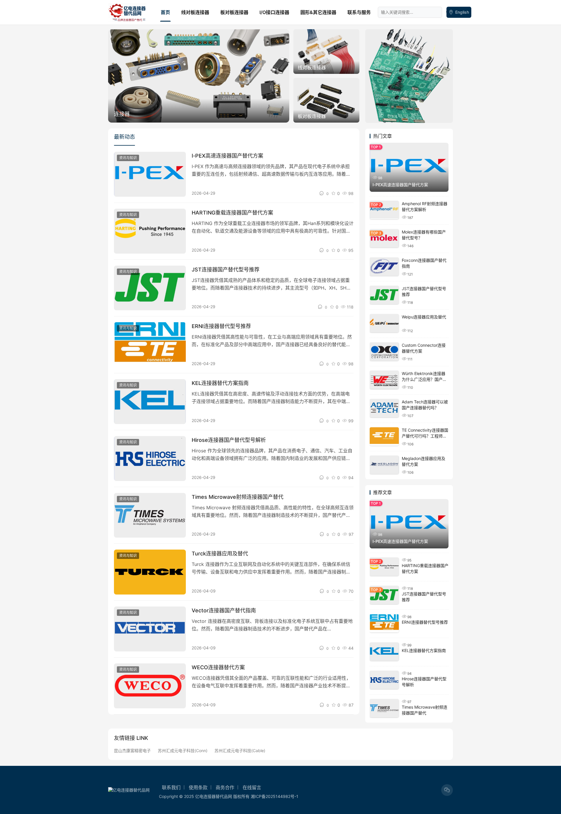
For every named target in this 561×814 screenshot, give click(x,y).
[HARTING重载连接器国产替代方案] (150, 231)
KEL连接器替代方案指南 (220, 383)
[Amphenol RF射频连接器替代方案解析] (384, 210)
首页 (165, 12)
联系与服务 (359, 12)
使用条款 (198, 787)
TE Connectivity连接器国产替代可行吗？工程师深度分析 (425, 436)
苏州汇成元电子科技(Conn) (182, 751)
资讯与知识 (128, 158)
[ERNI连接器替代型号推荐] (150, 344)
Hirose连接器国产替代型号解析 (229, 440)
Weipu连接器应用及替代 (424, 316)
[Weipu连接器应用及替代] (384, 323)
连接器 (122, 114)
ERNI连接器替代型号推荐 (221, 326)
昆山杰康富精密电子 (132, 751)
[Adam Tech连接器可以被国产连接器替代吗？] (384, 408)
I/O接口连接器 (274, 12)
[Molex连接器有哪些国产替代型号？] (384, 238)
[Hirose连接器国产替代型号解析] (150, 458)
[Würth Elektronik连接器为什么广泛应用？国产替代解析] (384, 380)
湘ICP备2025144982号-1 (274, 796)
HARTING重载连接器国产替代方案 (232, 213)
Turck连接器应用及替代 (220, 553)
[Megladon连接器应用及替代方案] (384, 465)
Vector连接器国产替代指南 (224, 610)
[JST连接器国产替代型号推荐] (150, 288)
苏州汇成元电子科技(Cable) (239, 751)
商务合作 (225, 787)
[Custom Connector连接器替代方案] (384, 351)
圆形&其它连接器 (318, 12)
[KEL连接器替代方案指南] (150, 401)
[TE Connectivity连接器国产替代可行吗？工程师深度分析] (384, 436)
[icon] (447, 790)
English (462, 12)
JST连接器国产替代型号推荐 (225, 269)
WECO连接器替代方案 (218, 667)
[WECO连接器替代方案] (150, 685)
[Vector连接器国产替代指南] (150, 628)
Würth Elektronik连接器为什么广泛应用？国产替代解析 (424, 379)
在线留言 (252, 787)
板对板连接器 (234, 12)
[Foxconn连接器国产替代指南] (384, 266)
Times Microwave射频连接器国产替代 (237, 497)
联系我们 (171, 787)
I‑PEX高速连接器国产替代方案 (227, 156)
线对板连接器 (195, 12)
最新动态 (124, 137)
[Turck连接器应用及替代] (150, 572)
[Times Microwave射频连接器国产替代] (150, 515)
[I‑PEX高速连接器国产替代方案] (150, 174)
